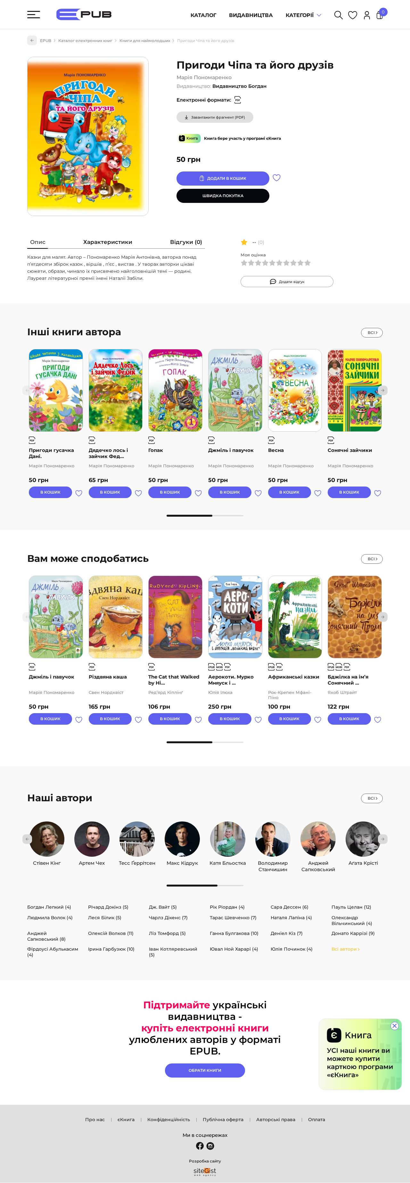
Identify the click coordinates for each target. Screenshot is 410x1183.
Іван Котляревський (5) (173, 952)
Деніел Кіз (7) (287, 933)
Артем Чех (92, 861)
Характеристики (107, 242)
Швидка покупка (222, 195)
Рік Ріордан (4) (227, 907)
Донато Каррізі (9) (353, 933)
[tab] (37, 243)
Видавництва (251, 15)
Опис (37, 242)
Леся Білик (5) (104, 918)
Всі (371, 332)
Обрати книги (205, 1070)
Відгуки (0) (186, 242)
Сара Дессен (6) (289, 907)
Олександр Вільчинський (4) (352, 920)
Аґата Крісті (363, 861)
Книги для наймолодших (144, 40)
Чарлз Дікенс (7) (168, 918)
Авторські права (275, 1119)
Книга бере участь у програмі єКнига (242, 138)
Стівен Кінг (47, 861)
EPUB (45, 40)
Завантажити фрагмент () (218, 117)
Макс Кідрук (182, 861)
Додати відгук (292, 281)
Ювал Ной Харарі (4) (234, 949)
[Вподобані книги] (352, 16)
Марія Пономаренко (204, 77)
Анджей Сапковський (318, 861)
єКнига (126, 1119)
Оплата (316, 1119)
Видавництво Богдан (239, 86)
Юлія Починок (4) (292, 949)
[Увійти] (367, 16)
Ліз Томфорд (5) (167, 933)
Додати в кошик (226, 178)
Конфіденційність (168, 1119)
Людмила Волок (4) (50, 918)
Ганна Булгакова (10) (234, 933)
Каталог (203, 15)
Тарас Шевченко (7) (233, 918)
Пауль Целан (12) (351, 907)
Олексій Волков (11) (111, 933)
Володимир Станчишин (273, 861)
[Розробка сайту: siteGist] (205, 1172)
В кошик (50, 492)
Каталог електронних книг (85, 40)
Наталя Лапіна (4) (291, 918)
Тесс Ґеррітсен (137, 861)
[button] (383, 390)
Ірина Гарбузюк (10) (111, 949)
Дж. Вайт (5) (163, 907)
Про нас (95, 1119)
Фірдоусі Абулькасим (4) (52, 952)
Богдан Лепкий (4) (49, 907)
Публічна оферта (223, 1119)
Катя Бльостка (227, 861)
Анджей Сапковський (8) (46, 936)
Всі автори (344, 949)
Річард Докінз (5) (108, 907)
